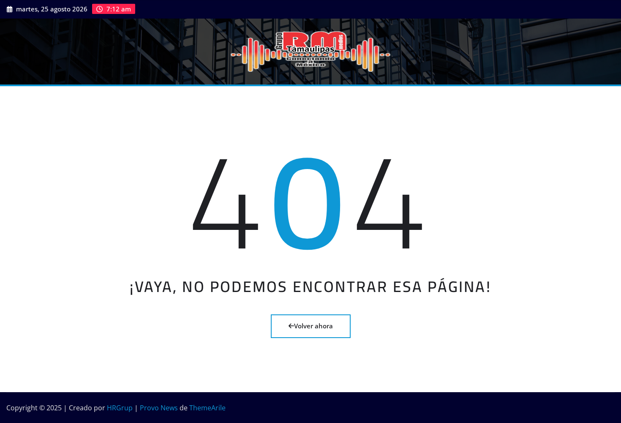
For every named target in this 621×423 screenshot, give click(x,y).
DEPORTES (160, 98)
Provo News (159, 407)
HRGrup (120, 407)
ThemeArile (207, 407)
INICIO (27, 98)
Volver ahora (313, 326)
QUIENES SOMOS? (72, 98)
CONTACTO (249, 98)
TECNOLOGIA (204, 98)
